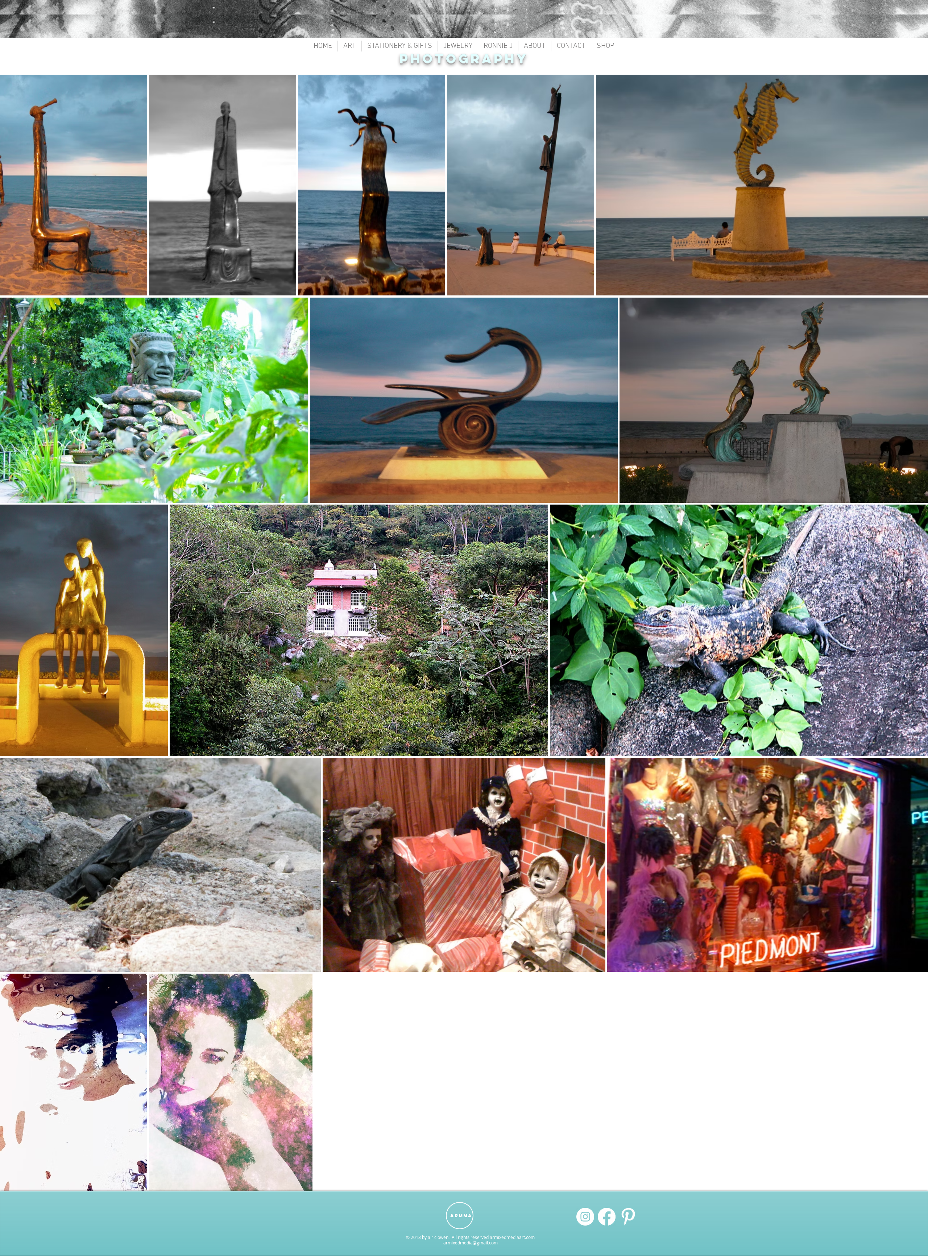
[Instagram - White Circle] (585, 1217)
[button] (349, 46)
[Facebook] (607, 1217)
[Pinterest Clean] (628, 1217)
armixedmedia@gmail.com (470, 1242)
